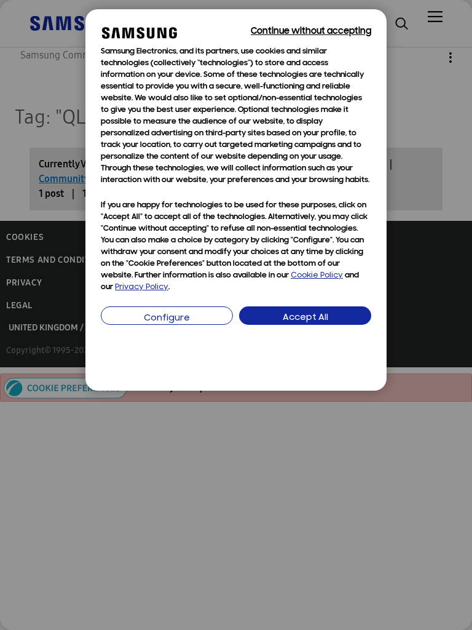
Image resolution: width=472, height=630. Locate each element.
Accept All (305, 317)
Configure (167, 318)
